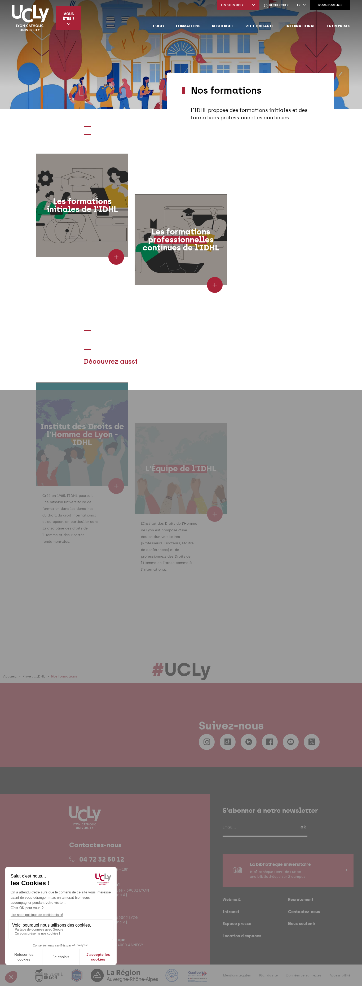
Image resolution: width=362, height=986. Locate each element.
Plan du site (268, 975)
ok (303, 826)
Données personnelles (303, 975)
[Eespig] (77, 978)
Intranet (231, 912)
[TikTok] (228, 742)
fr (299, 5)
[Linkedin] (249, 742)
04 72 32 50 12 (101, 859)
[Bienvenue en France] (172, 978)
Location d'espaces (242, 935)
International (300, 26)
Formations (188, 26)
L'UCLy (159, 26)
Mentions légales (237, 975)
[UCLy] (30, 18)
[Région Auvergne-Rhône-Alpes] (124, 978)
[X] (312, 742)
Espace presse (237, 924)
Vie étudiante (259, 26)
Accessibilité (340, 975)
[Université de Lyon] (49, 978)
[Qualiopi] (198, 978)
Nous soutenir (330, 5)
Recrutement (301, 899)
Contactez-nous (304, 912)
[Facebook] (270, 742)
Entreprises (338, 26)
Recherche (223, 26)
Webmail (232, 899)
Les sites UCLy (232, 5)
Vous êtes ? (68, 16)
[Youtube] (291, 742)
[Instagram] (207, 742)
